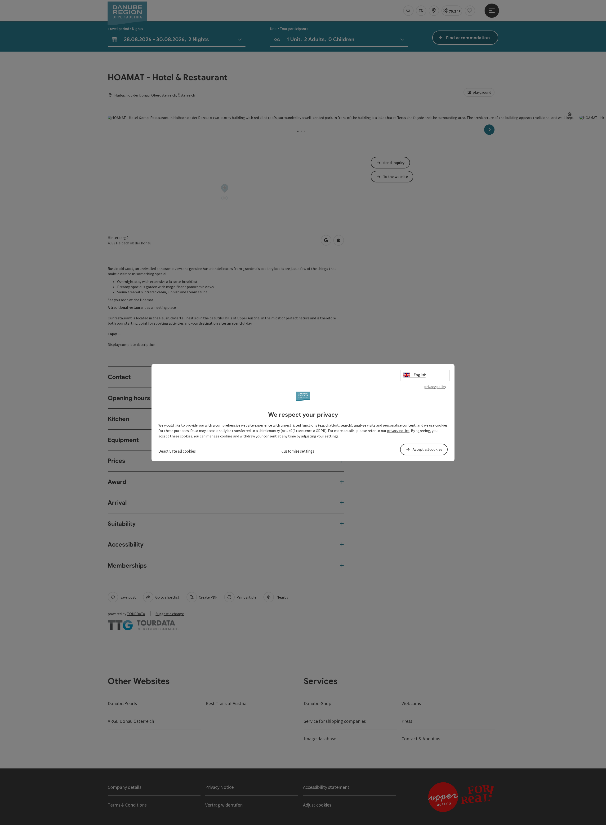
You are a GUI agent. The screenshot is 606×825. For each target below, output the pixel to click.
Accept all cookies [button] (427, 449)
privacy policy (435, 386)
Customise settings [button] (297, 451)
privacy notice (398, 430)
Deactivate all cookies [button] (177, 451)
